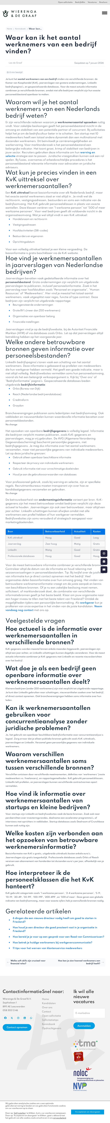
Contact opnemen (17, 1027)
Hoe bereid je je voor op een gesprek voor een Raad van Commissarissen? (58, 937)
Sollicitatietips (50, 1020)
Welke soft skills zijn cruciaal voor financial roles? (28, 962)
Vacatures (92, 2)
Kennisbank (20, 29)
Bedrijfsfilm (80, 2)
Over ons (47, 1007)
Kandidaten (49, 1003)
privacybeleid (59, 1118)
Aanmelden (84, 1026)
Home (9, 29)
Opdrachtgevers (51, 1028)
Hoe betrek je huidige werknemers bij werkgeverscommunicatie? (52, 942)
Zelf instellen (20, 1113)
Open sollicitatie (65, 2)
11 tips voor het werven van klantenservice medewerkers (47, 948)
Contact (46, 1011)
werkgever (87, 603)
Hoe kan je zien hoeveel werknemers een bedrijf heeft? (79, 962)
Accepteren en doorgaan (87, 1112)
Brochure (103, 2)
